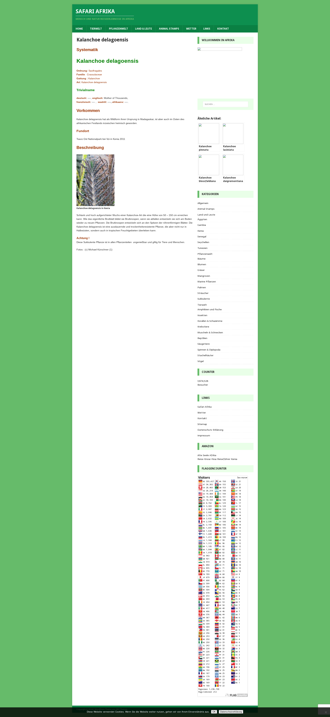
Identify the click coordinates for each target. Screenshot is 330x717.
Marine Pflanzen (206, 281)
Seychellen (203, 242)
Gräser (201, 270)
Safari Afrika (204, 407)
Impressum (203, 435)
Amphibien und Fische (209, 309)
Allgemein (202, 203)
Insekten (202, 315)
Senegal (201, 236)
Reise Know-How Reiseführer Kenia (217, 459)
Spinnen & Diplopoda (208, 350)
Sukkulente (203, 299)
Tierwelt (96, 29)
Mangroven (203, 276)
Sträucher (202, 293)
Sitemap (202, 424)
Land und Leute (206, 215)
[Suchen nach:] (225, 104)
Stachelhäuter (205, 355)
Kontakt (223, 29)
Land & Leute (143, 29)
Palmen (201, 287)
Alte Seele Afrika (206, 455)
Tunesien (202, 248)
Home (79, 29)
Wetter (191, 29)
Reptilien (202, 338)
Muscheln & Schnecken (210, 332)
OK (214, 711)
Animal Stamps (169, 29)
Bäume (201, 259)
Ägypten (202, 219)
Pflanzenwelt (118, 29)
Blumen (201, 264)
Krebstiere (203, 326)
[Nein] (325, 712)
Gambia (201, 225)
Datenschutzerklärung (231, 711)
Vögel (200, 361)
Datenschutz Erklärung (210, 430)
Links (206, 29)
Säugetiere (203, 344)
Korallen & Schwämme (209, 321)
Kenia (200, 231)
